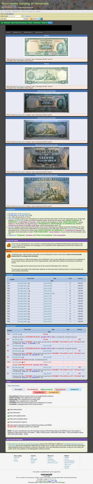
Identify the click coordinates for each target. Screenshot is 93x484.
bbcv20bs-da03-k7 (23, 293)
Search (49, 457)
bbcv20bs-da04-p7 (23, 298)
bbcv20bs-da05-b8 (23, 319)
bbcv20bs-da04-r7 (22, 303)
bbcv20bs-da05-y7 (23, 306)
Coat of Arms (71, 228)
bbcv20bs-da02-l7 (22, 288)
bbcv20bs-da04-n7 (23, 296)
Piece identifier (51, 461)
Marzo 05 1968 (48, 288)
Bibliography (34, 459)
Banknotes (16, 11)
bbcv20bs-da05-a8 (23, 314)
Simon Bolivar (19, 220)
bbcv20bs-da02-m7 (23, 291)
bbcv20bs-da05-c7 (23, 321)
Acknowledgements (69, 461)
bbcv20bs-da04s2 (17, 367)
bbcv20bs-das (16, 334)
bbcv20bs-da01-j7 (22, 285)
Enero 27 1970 (48, 296)
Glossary (33, 461)
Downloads (50, 459)
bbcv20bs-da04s (17, 362)
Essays (30, 11)
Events (33, 462)
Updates (66, 457)
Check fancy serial (52, 462)
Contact (14, 245)
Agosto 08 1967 (48, 283)
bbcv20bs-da (26, 214)
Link (32, 457)
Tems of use (67, 464)
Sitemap (66, 468)
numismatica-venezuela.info (25, 7)
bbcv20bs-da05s (17, 373)
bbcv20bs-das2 (17, 339)
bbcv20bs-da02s (17, 345)
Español (35, 18)
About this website (69, 462)
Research (66, 466)
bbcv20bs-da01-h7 (21, 59)
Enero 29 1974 (48, 306)
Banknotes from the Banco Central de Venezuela (24, 444)
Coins (24, 11)
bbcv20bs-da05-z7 (23, 308)
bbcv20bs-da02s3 (17, 357)
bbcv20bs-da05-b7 (21, 115)
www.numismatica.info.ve (9, 7)
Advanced (28, 16)
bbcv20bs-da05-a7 (23, 311)
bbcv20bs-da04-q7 (23, 301)
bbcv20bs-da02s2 (17, 351)
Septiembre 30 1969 (49, 293)
